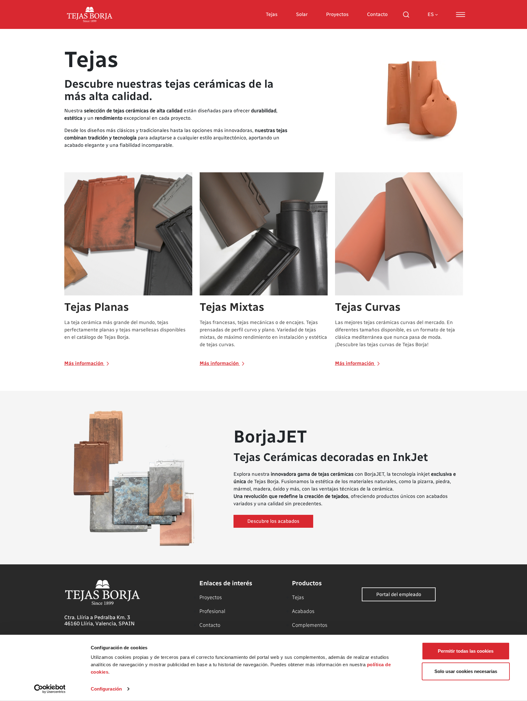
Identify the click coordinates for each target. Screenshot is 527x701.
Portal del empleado (398, 594)
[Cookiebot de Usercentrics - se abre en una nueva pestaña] (50, 689)
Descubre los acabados (273, 521)
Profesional (212, 611)
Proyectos (337, 14)
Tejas (271, 14)
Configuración (106, 688)
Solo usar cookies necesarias (465, 671)
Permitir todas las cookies (465, 651)
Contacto (377, 14)
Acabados (303, 611)
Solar (302, 14)
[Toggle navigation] (460, 14)
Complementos (309, 625)
